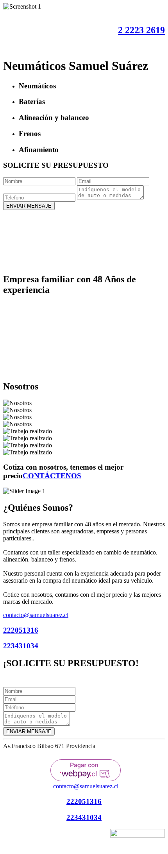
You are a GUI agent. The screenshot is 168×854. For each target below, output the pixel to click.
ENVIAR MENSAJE (29, 206)
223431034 (20, 646)
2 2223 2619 (141, 30)
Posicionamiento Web (82, 836)
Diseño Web (45, 836)
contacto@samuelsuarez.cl (35, 615)
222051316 (20, 630)
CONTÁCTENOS (52, 476)
